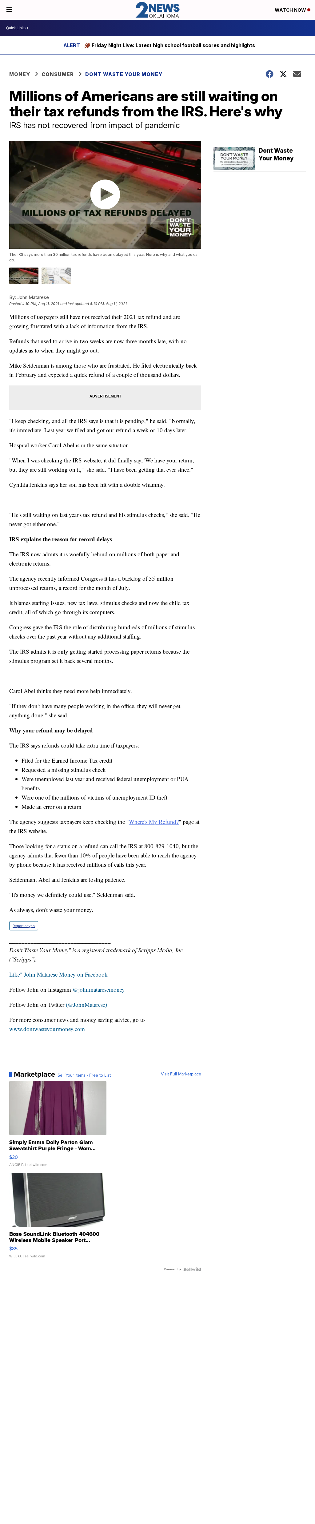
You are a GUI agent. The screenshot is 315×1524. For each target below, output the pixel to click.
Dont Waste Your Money (123, 74)
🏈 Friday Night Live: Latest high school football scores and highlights (169, 45)
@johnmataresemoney (99, 989)
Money (19, 74)
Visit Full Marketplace (181, 1074)
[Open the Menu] (9, 10)
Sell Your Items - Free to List (84, 1075)
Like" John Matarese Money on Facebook (58, 974)
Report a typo (24, 926)
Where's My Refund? (154, 821)
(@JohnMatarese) (86, 1004)
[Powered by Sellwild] (192, 1269)
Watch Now (291, 10)
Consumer (58, 74)
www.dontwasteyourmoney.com (47, 1029)
